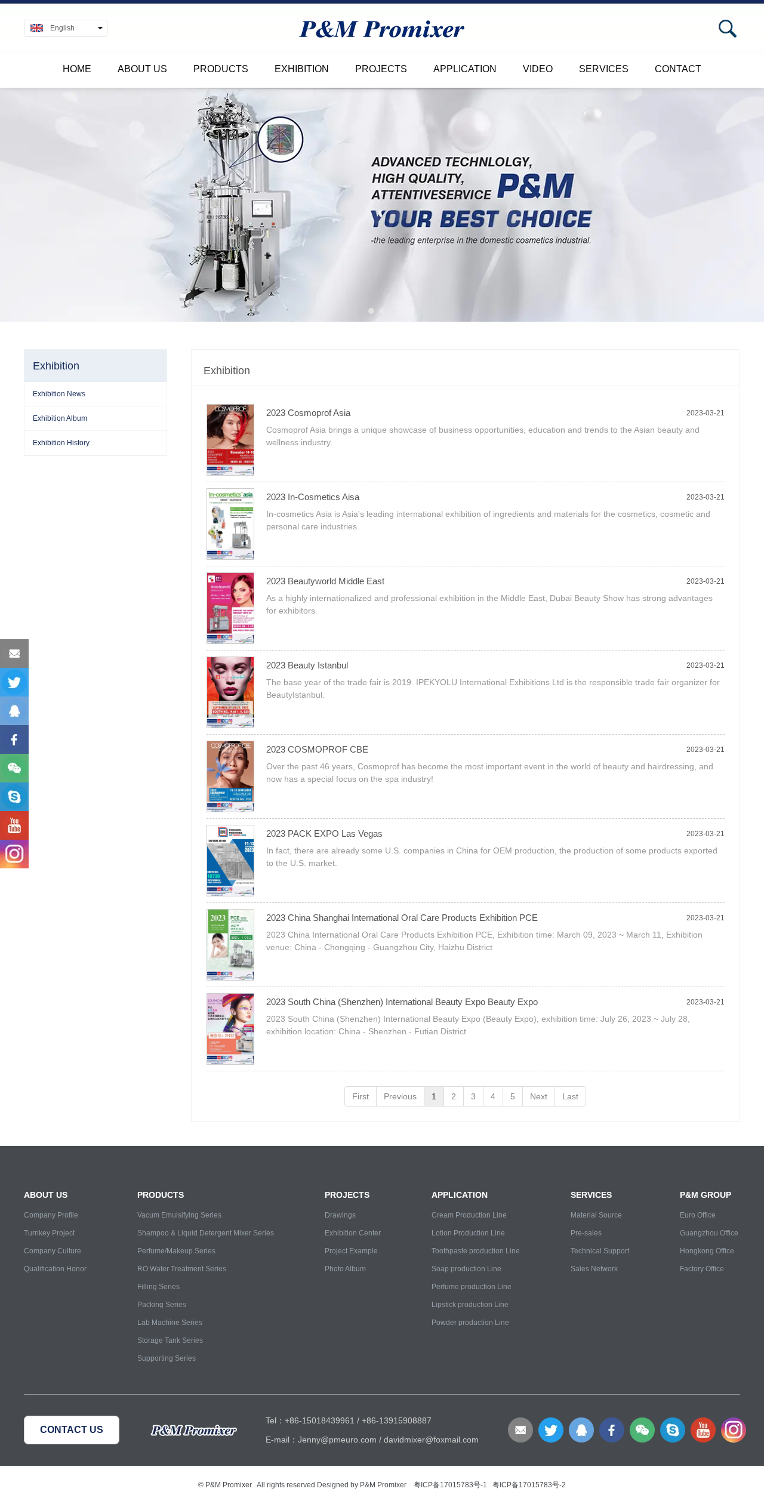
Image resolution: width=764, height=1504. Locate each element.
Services (604, 69)
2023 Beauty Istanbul (307, 665)
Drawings (340, 1215)
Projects (381, 69)
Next (538, 1096)
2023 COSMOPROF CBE (317, 749)
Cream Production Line (469, 1215)
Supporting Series (166, 1358)
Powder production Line (470, 1322)
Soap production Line (466, 1269)
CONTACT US (71, 1430)
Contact (678, 69)
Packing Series (161, 1304)
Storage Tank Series (170, 1340)
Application (465, 69)
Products (220, 69)
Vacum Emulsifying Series (179, 1215)
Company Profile (51, 1215)
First (360, 1096)
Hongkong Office (707, 1251)
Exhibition (302, 69)
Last (570, 1096)
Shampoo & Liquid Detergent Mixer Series (205, 1233)
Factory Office (702, 1269)
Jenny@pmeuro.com (337, 1439)
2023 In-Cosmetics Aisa (312, 497)
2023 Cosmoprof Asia (308, 413)
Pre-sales (586, 1233)
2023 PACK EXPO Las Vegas (324, 833)
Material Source (596, 1215)
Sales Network (594, 1269)
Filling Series (158, 1287)
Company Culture (52, 1251)
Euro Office (698, 1215)
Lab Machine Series (169, 1322)
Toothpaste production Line (476, 1251)
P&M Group (705, 1195)
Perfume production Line (472, 1287)
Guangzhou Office (709, 1233)
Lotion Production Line (468, 1233)
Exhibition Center (353, 1233)
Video (538, 69)
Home (77, 69)
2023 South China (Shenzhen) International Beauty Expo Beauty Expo (402, 1002)
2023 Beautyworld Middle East (325, 581)
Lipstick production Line (470, 1304)
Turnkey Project (49, 1233)
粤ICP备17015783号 (447, 1485)
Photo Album (345, 1269)
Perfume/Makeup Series (176, 1251)
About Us (142, 69)
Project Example (351, 1251)
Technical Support (600, 1251)
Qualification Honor (55, 1269)
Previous (400, 1096)
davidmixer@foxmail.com (431, 1439)
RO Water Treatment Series (181, 1269)
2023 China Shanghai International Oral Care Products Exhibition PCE (402, 918)
